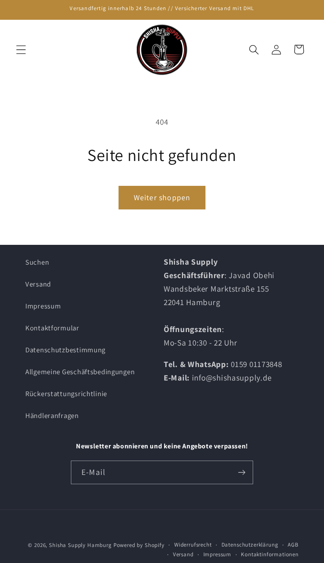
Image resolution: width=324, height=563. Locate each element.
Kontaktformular (52, 327)
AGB (293, 544)
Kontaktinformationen (270, 554)
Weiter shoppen (162, 197)
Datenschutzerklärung (249, 544)
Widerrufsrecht (193, 544)
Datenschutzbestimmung (65, 349)
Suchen (37, 262)
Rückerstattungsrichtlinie (66, 393)
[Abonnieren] (241, 472)
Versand (38, 284)
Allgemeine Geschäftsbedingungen (80, 371)
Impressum (43, 306)
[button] (21, 49)
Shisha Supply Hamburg (81, 545)
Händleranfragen (52, 415)
